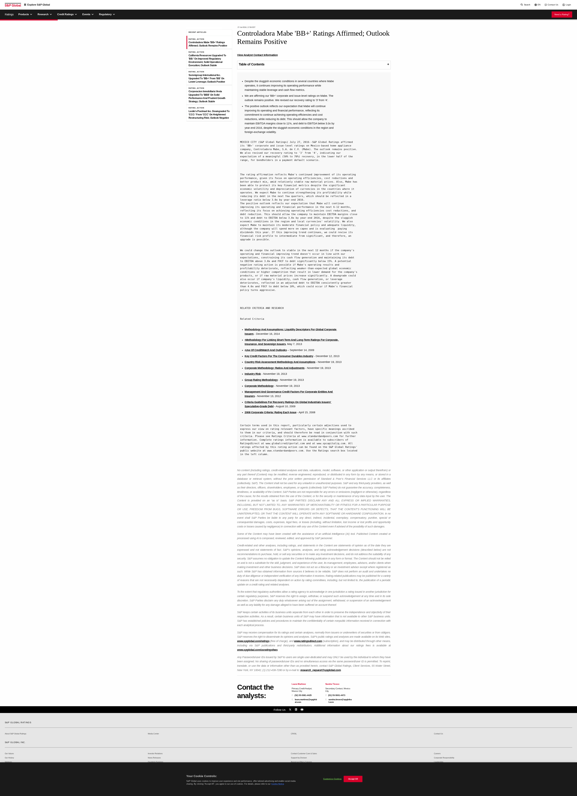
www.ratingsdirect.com (308, 641)
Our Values (9, 754)
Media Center (153, 734)
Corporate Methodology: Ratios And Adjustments (275, 368)
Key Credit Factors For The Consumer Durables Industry (279, 356)
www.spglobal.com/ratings (253, 641)
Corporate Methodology (259, 385)
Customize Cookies (332, 779)
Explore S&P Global (38, 4)
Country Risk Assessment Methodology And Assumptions (280, 361)
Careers (437, 754)
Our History (9, 758)
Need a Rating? (561, 14)
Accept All (353, 779)
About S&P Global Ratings (15, 734)
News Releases (154, 758)
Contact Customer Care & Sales (304, 754)
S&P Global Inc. (15, 742)
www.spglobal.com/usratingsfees (257, 649)
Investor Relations (155, 754)
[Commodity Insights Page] (291, 710)
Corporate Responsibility (444, 758)
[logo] (13, 5)
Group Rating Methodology (261, 379)
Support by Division (299, 758)
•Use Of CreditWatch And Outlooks (266, 350)
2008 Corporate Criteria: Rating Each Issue (270, 412)
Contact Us (553, 4)
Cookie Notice (277, 784)
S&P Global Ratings (18, 722)
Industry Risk (253, 373)
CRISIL (294, 734)
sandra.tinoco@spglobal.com (340, 700)
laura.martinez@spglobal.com (306, 700)
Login (568, 4)
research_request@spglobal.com (320, 670)
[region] (288, 779)
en (539, 4)
